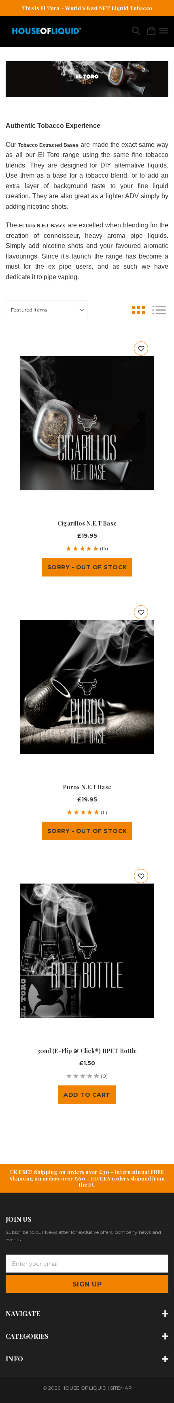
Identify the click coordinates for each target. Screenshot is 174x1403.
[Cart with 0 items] (151, 31)
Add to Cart (87, 1094)
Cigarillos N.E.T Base (87, 523)
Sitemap (121, 1388)
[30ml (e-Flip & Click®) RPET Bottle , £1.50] (87, 950)
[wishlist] (141, 348)
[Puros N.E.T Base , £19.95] (87, 687)
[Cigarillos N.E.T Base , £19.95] (87, 423)
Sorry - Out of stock (87, 567)
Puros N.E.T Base (87, 787)
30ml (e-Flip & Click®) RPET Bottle (87, 1051)
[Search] (136, 31)
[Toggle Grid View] (138, 310)
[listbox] (46, 310)
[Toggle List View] (159, 310)
